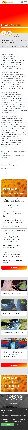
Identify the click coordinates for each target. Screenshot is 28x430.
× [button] (26, 409)
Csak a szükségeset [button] (20, 424)
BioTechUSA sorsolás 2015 (19, 46)
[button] (14, 427)
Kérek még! (14, 267)
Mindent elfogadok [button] (7, 424)
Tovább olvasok (16, 417)
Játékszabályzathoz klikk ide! (8, 168)
